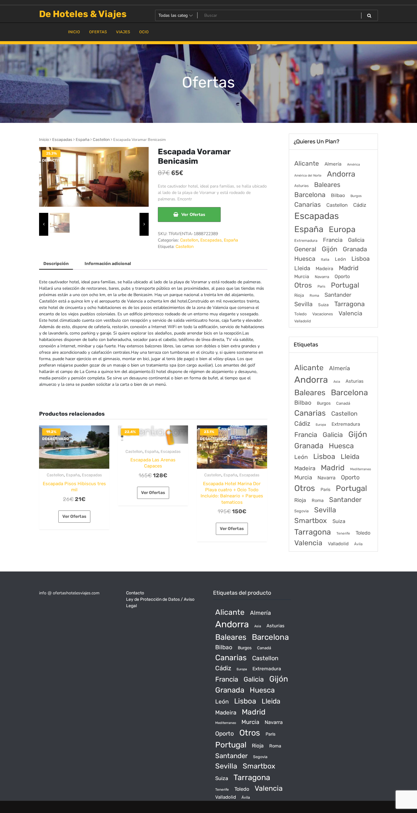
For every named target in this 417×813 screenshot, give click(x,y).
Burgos (356, 196)
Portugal (345, 285)
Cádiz (359, 205)
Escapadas (62, 139)
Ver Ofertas (193, 214)
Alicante (306, 163)
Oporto (342, 276)
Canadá (343, 403)
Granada (355, 249)
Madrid (348, 268)
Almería (333, 164)
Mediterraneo (360, 469)
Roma (314, 295)
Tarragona (349, 304)
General (305, 249)
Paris (321, 286)
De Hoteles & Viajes (83, 14)
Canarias (307, 204)
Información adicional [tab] (108, 263)
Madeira (324, 268)
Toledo (300, 314)
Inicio (44, 139)
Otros (303, 285)
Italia (325, 259)
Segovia (301, 511)
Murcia (301, 276)
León (340, 259)
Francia (333, 240)
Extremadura (305, 240)
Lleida (302, 268)
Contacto (135, 593)
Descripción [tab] (56, 263)
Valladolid (302, 321)
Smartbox (310, 520)
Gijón (329, 249)
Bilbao (338, 195)
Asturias (301, 186)
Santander (338, 295)
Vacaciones (322, 314)
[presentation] (43, 224)
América (353, 165)
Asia (336, 382)
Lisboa (360, 258)
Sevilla (303, 304)
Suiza (323, 304)
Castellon (101, 139)
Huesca (304, 258)
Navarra (322, 276)
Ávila (358, 544)
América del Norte (307, 175)
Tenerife (343, 533)
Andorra (341, 174)
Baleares (327, 184)
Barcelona (309, 195)
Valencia (350, 313)
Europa (342, 229)
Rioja (299, 295)
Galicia (356, 240)
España (82, 139)
